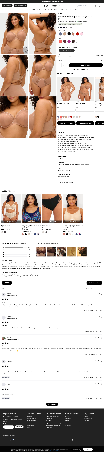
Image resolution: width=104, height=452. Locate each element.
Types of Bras (49, 420)
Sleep (50, 9)
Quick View (10, 221)
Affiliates (67, 420)
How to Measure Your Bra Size (53, 425)
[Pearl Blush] (81, 35)
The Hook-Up (49, 427)
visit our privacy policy (54, 450)
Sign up (19, 427)
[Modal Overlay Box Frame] (71, 50)
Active (55, 9)
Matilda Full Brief (63, 103)
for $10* (52, 1)
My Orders (86, 420)
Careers (67, 416)
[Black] (69, 35)
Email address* (6, 423)
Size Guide (99, 56)
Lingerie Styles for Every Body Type (54, 423)
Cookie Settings (76, 449)
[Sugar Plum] (64, 42)
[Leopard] (73, 42)
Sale (28, 9)
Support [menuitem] (17, 275)
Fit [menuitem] (3, 275)
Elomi (60, 13)
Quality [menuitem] (34, 275)
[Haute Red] (77, 35)
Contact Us (29, 423)
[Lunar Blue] (60, 35)
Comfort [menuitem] (10, 275)
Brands (75, 9)
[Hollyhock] (69, 42)
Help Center (29, 416)
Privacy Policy (34, 440)
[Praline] (64, 35)
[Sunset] (60, 42)
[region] (61, 251)
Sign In (86, 416)
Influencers (68, 425)
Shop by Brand (30, 427)
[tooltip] (11, 260)
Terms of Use (52, 440)
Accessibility (67, 440)
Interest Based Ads (43, 440)
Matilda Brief (80, 103)
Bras (33, 9)
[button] (100, 5)
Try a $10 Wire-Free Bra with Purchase (70, 24)
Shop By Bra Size (7, 5)
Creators (67, 423)
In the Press (68, 418)
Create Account (88, 418)
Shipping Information (31, 418)
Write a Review (96, 283)
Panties (39, 9)
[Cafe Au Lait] (73, 35)
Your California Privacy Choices (22, 440)
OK (87, 449)
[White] (77, 42)
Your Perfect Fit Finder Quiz (52, 416)
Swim (44, 9)
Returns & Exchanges (31, 420)
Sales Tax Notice (59, 440)
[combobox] (80, 60)
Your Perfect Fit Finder (20, 5)
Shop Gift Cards (30, 425)
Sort (87, 289)
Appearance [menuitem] (26, 275)
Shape (61, 9)
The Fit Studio (49, 418)
